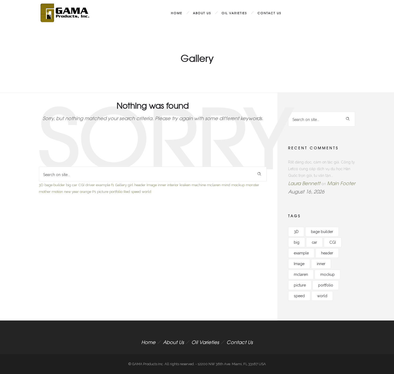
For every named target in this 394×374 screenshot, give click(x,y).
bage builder (54, 185)
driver (90, 185)
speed (136, 191)
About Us (202, 13)
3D (41, 185)
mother (45, 191)
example (103, 185)
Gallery (121, 185)
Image (152, 185)
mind (226, 185)
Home (176, 13)
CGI (81, 185)
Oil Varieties (234, 13)
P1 (94, 191)
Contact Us (269, 13)
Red (127, 191)
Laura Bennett (304, 183)
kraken (185, 185)
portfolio (115, 191)
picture (102, 191)
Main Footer (341, 183)
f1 (112, 185)
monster (252, 185)
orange (85, 191)
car (74, 185)
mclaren (214, 185)
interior (173, 185)
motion (57, 191)
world (146, 191)
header (140, 185)
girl (130, 185)
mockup (238, 185)
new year (71, 191)
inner (162, 185)
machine (199, 185)
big (68, 185)
